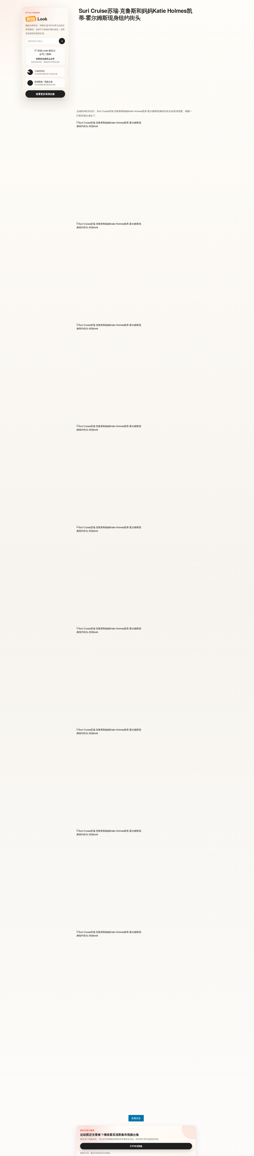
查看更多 (136, 1118)
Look (37, 19)
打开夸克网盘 (136, 1146)
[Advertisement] (133, 44)
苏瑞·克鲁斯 (115, 111)
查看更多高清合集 (45, 94)
